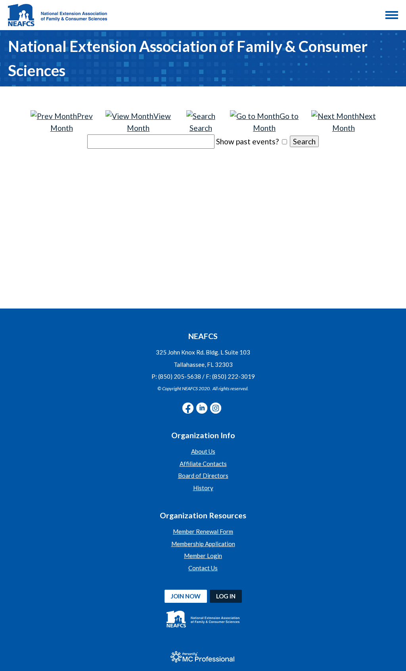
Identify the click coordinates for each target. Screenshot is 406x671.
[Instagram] (215, 408)
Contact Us (203, 567)
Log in (226, 596)
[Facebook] (187, 408)
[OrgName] (57, 15)
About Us (203, 451)
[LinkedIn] (201, 408)
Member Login (203, 555)
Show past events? (247, 141)
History (203, 487)
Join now (186, 596)
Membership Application (203, 543)
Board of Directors (203, 475)
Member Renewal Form (203, 531)
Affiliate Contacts (203, 463)
